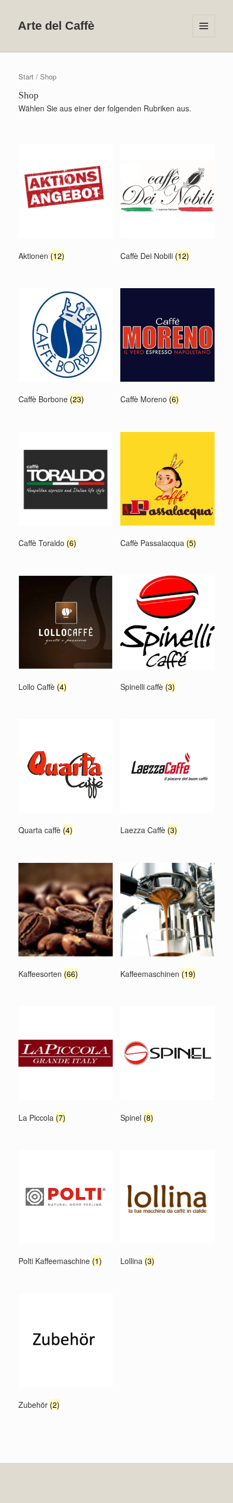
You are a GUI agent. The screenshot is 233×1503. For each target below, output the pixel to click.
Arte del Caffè (56, 25)
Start (26, 76)
